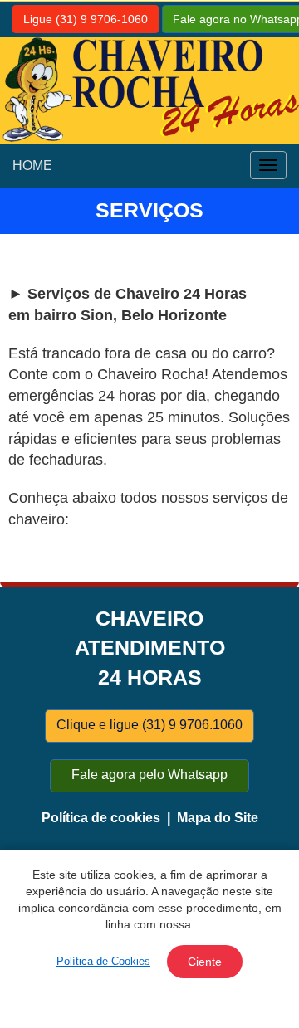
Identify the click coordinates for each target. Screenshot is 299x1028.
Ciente (205, 961)
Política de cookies (101, 818)
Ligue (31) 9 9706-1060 (85, 19)
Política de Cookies (103, 961)
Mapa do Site (217, 818)
